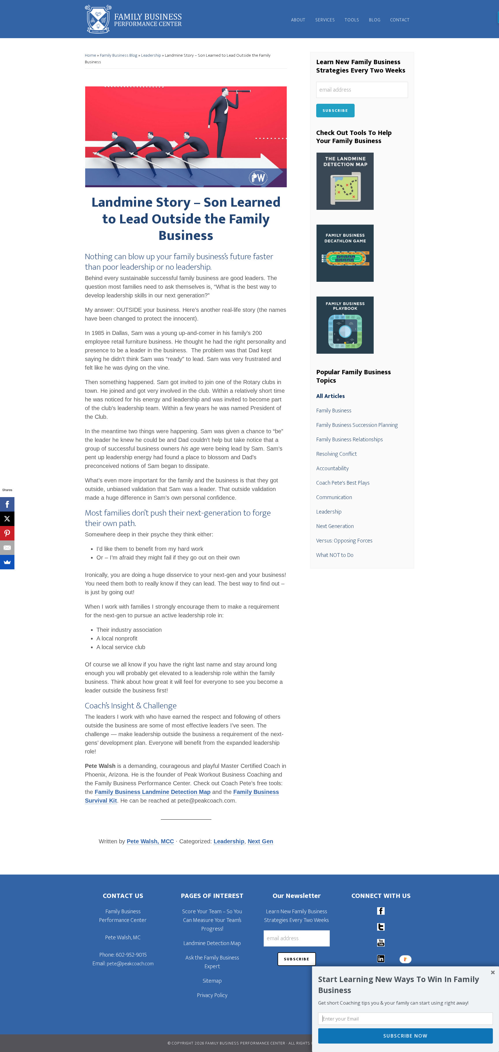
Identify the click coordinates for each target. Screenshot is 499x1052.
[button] (405, 985)
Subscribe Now (405, 1036)
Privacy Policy (212, 995)
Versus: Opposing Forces (344, 541)
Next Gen (260, 841)
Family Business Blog (118, 55)
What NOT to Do (334, 555)
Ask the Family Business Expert (212, 962)
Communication (334, 497)
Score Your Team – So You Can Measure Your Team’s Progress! (212, 920)
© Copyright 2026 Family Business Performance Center (226, 1043)
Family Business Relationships (349, 439)
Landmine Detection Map (212, 943)
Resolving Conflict (336, 454)
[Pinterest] (7, 533)
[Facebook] (7, 504)
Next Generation (335, 526)
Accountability (332, 468)
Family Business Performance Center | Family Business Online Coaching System (137, 19)
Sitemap (212, 981)
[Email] (7, 547)
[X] (7, 519)
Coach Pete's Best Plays (343, 483)
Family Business (333, 411)
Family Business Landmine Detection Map (153, 792)
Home (90, 55)
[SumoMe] (7, 562)
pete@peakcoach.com (130, 964)
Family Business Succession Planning (357, 425)
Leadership (151, 55)
